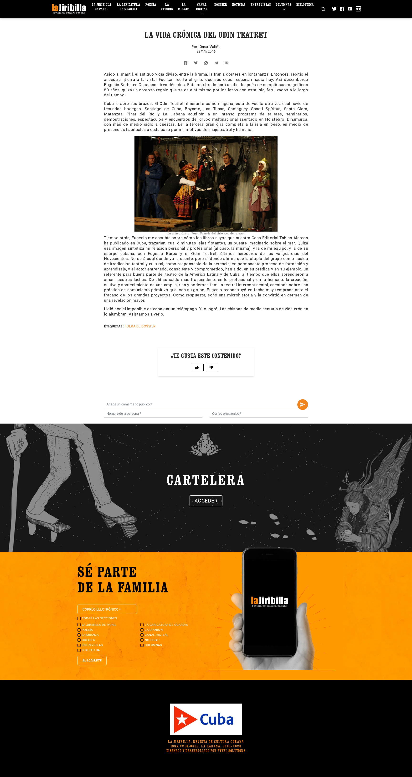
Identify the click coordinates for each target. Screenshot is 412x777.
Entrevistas (261, 4)
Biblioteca (305, 4)
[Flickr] (358, 8)
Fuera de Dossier (140, 326)
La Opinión (167, 6)
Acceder (206, 501)
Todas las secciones (99, 618)
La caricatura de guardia (128, 6)
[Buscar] (323, 9)
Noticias (239, 4)
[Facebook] (342, 9)
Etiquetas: (114, 326)
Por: (195, 47)
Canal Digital (202, 6)
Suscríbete (92, 661)
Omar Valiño (210, 47)
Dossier (220, 4)
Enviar (302, 404)
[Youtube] (350, 9)
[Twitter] (334, 9)
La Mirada (184, 6)
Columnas (284, 4)
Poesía (150, 4)
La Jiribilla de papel (101, 6)
